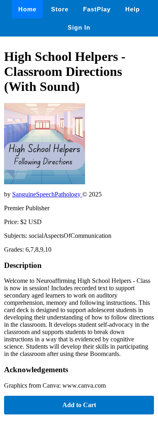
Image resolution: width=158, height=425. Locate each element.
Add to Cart (79, 404)
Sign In (79, 27)
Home (27, 9)
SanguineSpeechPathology (47, 194)
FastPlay (97, 9)
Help (132, 9)
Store (59, 9)
